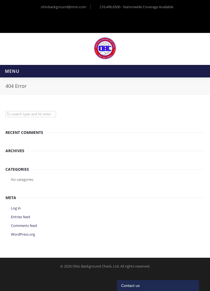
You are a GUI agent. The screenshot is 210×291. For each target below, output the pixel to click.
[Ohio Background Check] (105, 48)
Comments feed (24, 225)
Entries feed (20, 216)
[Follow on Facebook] (99, 20)
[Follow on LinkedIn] (111, 20)
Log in (16, 208)
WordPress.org (23, 234)
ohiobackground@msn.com (63, 6)
